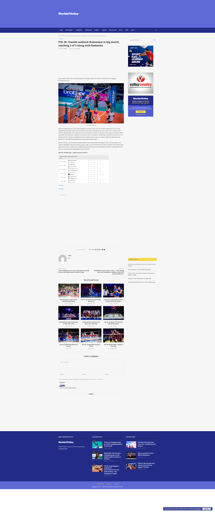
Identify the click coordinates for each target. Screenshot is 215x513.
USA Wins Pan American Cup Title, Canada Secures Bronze (147, 444)
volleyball (62, 195)
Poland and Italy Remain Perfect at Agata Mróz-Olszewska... (113, 300)
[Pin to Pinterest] (95, 249)
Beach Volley (113, 30)
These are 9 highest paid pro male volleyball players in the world (113, 444)
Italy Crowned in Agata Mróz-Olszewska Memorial (69, 300)
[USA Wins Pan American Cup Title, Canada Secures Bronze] (131, 444)
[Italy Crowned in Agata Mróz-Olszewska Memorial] (68, 290)
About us (109, 484)
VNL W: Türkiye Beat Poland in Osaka (91, 345)
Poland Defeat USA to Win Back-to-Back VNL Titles (68, 323)
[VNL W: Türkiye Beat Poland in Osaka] (91, 335)
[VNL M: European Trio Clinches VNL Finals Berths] (113, 313)
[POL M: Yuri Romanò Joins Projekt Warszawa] (91, 290)
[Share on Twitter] (93, 249)
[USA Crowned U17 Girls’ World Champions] (131, 455)
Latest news (68, 30)
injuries (104, 30)
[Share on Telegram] (102, 249)
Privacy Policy (100, 484)
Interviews (88, 30)
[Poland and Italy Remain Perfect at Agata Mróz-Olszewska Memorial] (113, 290)
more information (196, 508)
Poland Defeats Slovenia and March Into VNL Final (91, 323)
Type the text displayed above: (68, 388)
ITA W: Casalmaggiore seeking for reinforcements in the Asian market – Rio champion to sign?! (111, 469)
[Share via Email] (104, 249)
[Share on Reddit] (99, 249)
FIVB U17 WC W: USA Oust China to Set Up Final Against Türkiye (146, 465)
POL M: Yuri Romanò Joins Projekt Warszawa (91, 300)
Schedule (60, 185)
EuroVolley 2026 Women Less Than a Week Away (141, 282)
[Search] (156, 30)
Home (61, 30)
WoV (65, 48)
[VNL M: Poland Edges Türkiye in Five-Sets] (113, 335)
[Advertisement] (124, 14)
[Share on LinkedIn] (97, 249)
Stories (96, 30)
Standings (61, 189)
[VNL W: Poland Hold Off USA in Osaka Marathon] (68, 335)
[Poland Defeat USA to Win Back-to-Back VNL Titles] (68, 313)
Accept (206, 509)
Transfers (79, 30)
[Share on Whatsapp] (100, 249)
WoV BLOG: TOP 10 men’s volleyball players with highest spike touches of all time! (112, 456)
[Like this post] (90, 249)
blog (120, 30)
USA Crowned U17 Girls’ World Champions (139, 269)
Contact (116, 484)
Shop (127, 30)
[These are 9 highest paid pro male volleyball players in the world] (97, 444)
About (133, 30)
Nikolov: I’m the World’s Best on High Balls (139, 278)
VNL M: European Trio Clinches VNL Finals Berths (113, 323)
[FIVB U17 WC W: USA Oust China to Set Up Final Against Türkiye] (131, 465)
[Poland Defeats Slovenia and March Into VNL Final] (91, 313)
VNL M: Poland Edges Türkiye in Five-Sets (113, 345)
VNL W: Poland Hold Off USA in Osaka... (69, 345)
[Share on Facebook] (92, 249)
